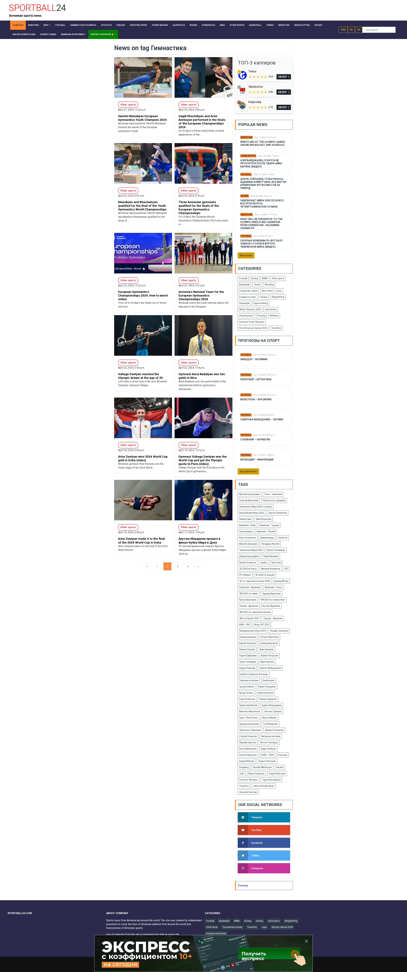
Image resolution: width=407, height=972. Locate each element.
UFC (286, 568)
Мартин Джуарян (248, 544)
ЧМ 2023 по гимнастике (272, 599)
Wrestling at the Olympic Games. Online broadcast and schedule (263, 143)
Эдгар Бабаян (246, 686)
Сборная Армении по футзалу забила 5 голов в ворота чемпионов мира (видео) (261, 243)
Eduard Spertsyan (248, 755)
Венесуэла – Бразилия (255, 399)
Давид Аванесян (269, 643)
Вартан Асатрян (247, 643)
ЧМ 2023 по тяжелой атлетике (255, 612)
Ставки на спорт (247, 297)
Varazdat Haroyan (248, 792)
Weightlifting (278, 297)
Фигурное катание (270, 736)
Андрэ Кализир (247, 668)
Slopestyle (244, 303)
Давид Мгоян (281, 581)
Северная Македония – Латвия (261, 419)
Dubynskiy (254, 102)
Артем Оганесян (247, 562)
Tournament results (232, 927)
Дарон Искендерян (272, 705)
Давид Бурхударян (249, 556)
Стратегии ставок (248, 291)
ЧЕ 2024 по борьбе (265, 575)
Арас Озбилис (269, 717)
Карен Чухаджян (267, 686)
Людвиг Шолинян (279, 630)
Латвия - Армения (248, 606)
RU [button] (351, 29)
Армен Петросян (269, 655)
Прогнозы (276, 562)
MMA (265, 278)
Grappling (244, 767)
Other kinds (212, 927)
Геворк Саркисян (268, 699)
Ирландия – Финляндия (256, 459)
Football (246, 174)
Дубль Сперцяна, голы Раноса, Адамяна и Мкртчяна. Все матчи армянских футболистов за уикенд (263, 183)
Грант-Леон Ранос (248, 717)
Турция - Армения (272, 618)
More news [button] (246, 255)
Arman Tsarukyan (269, 742)
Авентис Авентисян (249, 711)
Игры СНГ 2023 (262, 624)
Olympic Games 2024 (282, 927)
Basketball (244, 284)
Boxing (244, 196)
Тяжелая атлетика (249, 680)
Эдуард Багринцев (249, 724)
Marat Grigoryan (256, 773)
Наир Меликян (271, 556)
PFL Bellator (245, 575)
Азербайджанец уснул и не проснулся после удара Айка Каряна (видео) (261, 163)
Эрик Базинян (266, 649)
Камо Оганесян (247, 699)
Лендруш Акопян (270, 544)
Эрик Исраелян (263, 519)
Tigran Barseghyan (271, 779)
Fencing (262, 315)
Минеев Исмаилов (270, 568)
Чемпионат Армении (250, 730)
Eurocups (282, 755)
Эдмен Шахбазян (248, 705)
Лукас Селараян (247, 662)
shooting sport (246, 315)
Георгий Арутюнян (249, 500)
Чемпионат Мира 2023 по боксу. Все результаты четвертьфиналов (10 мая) (262, 203)
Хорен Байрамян (248, 655)
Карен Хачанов (265, 693)
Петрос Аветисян (270, 637)
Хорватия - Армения (250, 587)
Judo (241, 773)
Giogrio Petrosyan (267, 761)
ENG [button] (343, 29)
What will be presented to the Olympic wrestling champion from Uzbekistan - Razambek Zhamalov (261, 224)
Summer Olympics (248, 779)
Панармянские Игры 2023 (252, 630)
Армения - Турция (269, 525)
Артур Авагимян (247, 599)
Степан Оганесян (248, 736)
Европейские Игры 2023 (251, 513)
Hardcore (282, 537)
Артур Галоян (246, 693)
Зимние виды (267, 537)
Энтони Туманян (273, 711)
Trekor (252, 71)
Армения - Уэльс (273, 587)
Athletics (274, 315)
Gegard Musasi (246, 761)
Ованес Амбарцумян (270, 668)
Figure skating (261, 303)
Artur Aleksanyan (248, 748)
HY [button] (358, 29)
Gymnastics (271, 309)
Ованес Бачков (247, 649)
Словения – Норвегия (255, 439)
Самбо (263, 562)
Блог (279, 291)
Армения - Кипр (247, 525)
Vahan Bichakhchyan (263, 786)
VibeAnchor (255, 86)
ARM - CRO (244, 624)
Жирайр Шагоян (247, 742)
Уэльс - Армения (273, 494)
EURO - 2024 (267, 755)
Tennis (257, 284)
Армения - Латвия (266, 531)
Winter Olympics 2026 (250, 309)
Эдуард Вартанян (271, 593)
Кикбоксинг (269, 680)
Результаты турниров (274, 500)
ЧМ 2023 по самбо (248, 593)
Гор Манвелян (270, 724)
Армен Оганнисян (274, 730)
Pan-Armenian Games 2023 (253, 328)
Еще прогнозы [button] (248, 471)
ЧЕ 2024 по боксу (248, 568)
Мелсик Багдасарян (249, 494)
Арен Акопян (267, 662)
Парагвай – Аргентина (256, 379)
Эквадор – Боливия (253, 359)
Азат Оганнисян (247, 537)
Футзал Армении (271, 606)
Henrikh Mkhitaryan (262, 767)
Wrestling (246, 137)
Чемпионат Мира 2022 (251, 550)
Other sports (248, 156)
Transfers (276, 328)
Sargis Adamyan (277, 773)
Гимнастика (245, 519)
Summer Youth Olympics (251, 322)
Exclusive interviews (216, 933)
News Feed (267, 291)
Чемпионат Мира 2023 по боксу (255, 506)
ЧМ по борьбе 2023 (249, 618)
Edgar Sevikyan (268, 748)
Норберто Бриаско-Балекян (253, 674)
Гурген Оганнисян (277, 513)
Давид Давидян (247, 637)
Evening (243, 885)
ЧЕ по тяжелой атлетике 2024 (254, 581)
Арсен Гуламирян (276, 550)
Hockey (263, 297)
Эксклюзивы (245, 531)
